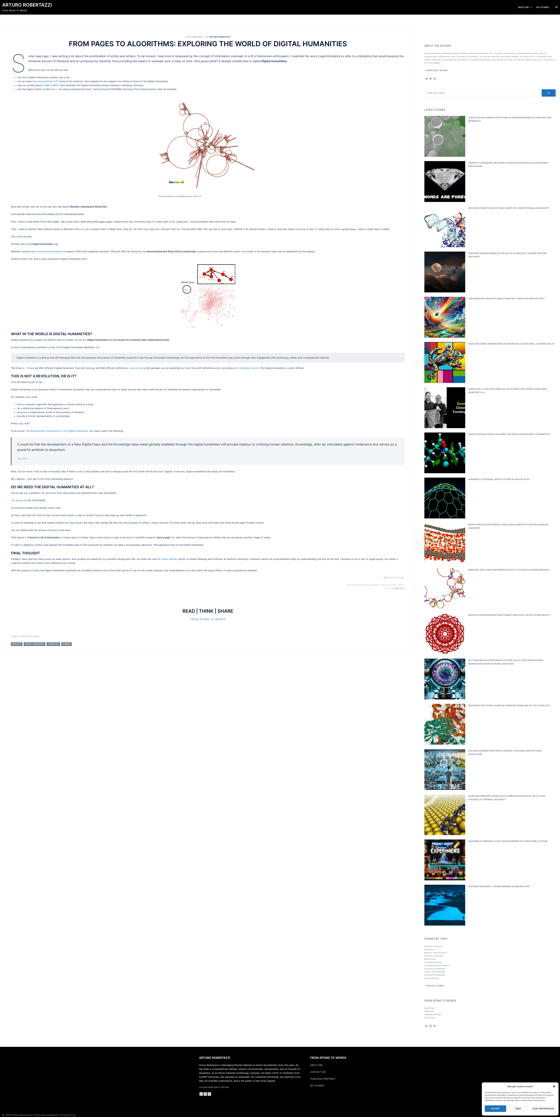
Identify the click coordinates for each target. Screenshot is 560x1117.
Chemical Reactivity (433, 962)
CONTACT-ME (318, 1071)
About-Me (429, 1011)
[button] (554, 1086)
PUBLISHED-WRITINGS (322, 1078)
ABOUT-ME (523, 7)
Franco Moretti (169, 559)
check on (398, 588)
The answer (17, 500)
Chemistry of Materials (434, 968)
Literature (53, 644)
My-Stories (429, 1008)
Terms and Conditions (46, 1114)
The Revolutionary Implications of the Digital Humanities (57, 430)
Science (66, 644)
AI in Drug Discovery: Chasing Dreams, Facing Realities (499, 886)
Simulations (429, 949)
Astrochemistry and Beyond (437, 965)
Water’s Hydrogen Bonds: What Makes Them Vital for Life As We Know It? (509, 615)
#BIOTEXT (197, 196)
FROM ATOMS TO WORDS (328, 1058)
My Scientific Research (434, 975)
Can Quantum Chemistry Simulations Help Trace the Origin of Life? (506, 298)
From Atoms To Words (208, 619)
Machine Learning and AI (435, 952)
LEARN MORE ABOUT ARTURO (214, 1087)
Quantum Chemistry (433, 946)
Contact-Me (429, 1017)
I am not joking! (137, 368)
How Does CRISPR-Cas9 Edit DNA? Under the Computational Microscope (508, 208)
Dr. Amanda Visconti (248, 368)
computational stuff (47, 81)
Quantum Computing (433, 956)
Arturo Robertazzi (27, 5)
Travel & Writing (431, 978)
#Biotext (50, 89)
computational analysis (49, 251)
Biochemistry (430, 959)
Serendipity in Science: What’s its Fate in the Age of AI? (499, 479)
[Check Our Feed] (430, 78)
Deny (518, 1108)
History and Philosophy (434, 971)
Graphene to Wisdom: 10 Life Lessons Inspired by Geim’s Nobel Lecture (508, 841)
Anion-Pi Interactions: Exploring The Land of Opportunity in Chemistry (509, 434)
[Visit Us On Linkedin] (426, 78)
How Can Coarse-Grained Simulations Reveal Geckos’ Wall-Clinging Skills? (511, 343)
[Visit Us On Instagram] (435, 78)
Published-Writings (432, 1014)
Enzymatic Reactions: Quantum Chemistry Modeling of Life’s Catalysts (509, 705)
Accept (495, 1108)
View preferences (543, 1108)
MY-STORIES (542, 7)
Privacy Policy (68, 1114)
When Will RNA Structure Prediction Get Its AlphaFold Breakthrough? (509, 569)
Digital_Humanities (34, 644)
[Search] (549, 93)
